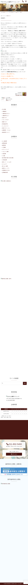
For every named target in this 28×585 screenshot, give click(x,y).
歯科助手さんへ (6, 115)
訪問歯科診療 (5, 172)
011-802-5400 (11, 400)
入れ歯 (3, 155)
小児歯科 (4, 147)
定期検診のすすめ (6, 170)
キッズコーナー (5, 126)
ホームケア (4, 164)
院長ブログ (9, 15)
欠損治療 (4, 153)
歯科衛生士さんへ (6, 113)
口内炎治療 (4, 159)
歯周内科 (4, 145)
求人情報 (4, 109)
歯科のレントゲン (6, 168)
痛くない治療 (5, 166)
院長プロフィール (6, 128)
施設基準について (6, 132)
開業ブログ (4, 121)
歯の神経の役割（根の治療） (8, 157)
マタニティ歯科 (5, 151)
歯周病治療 (4, 143)
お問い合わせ (14, 454)
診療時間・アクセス (6, 130)
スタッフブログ (5, 119)
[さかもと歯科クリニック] (10, 1)
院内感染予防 (5, 123)
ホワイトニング (5, 149)
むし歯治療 (4, 141)
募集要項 (4, 111)
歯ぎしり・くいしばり (6, 162)
